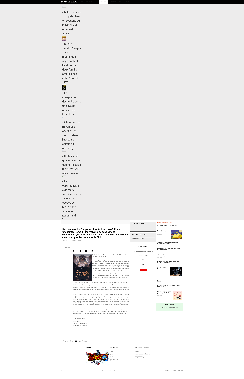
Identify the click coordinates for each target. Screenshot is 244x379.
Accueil (82, 1)
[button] (76, 251)
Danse (111, 354)
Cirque (111, 357)
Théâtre (111, 351)
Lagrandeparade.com (108, 254)
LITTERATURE (103, 1)
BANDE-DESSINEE (112, 1)
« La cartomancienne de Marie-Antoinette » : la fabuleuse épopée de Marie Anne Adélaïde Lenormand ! (71, 198)
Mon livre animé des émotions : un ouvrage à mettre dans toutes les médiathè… (164, 292)
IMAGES (96, 1)
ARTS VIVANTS (89, 1)
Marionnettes (112, 353)
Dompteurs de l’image (114, 359)
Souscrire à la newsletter (139, 356)
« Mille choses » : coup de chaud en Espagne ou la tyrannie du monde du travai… (167, 243)
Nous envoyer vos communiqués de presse (142, 354)
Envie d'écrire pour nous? (139, 357)
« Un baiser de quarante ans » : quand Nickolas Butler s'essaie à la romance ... (71, 165)
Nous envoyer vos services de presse (141, 353)
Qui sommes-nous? (138, 350)
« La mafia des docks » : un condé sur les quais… (167, 225)
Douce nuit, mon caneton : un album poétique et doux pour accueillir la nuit (163, 231)
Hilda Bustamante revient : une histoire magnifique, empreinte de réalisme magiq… (168, 262)
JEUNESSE (121, 1)
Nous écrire (137, 351)
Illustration (112, 360)
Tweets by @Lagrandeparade (138, 238)
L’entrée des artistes (113, 350)
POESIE (127, 1)
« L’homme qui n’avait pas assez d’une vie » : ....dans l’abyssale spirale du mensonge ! (71, 135)
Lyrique (111, 356)
